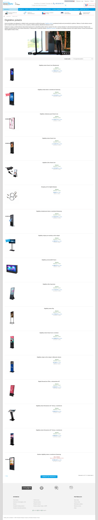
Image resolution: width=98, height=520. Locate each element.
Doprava (14, 503)
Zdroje (75, 507)
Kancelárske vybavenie (72, 9)
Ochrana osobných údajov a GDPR (40, 505)
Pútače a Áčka (33, 9)
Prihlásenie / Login (79, 1)
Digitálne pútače (49, 23)
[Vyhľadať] (66, 5)
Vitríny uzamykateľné (58, 9)
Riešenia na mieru (77, 505)
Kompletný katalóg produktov (18, 505)
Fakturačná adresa (37, 501)
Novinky (21, 9)
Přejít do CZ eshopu (69, 1)
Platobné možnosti (37, 503)
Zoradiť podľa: (67, 58)
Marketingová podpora (78, 503)
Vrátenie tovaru (36, 499)
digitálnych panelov (51, 28)
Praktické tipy (84, 9)
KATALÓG (6, 9)
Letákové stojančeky (45, 9)
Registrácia (87, 1)
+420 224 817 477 (59, 3)
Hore (7, 475)
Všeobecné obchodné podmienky (19, 507)
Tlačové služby (77, 501)
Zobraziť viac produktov (49, 476)
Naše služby (76, 499)
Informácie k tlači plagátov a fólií (19, 501)
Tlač (26, 9)
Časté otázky (15, 499)
